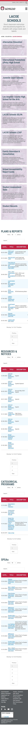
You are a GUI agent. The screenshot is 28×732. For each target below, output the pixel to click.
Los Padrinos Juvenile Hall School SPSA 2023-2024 (11, 626)
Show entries (14, 234)
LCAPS (17, 2)
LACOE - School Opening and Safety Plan (11, 298)
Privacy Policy (16, 697)
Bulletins (3, 697)
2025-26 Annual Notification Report (11, 376)
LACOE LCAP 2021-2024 (11, 320)
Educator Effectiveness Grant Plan (11, 315)
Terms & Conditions (18, 695)
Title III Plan (11, 533)
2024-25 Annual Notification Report (11, 391)
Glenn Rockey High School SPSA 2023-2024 (11, 595)
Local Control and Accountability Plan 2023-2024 (11, 283)
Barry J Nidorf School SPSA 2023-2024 (11, 588)
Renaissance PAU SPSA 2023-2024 (11, 603)
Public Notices (5, 698)
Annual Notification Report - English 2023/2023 (11, 445)
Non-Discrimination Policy (18, 703)
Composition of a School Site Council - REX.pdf (11, 512)
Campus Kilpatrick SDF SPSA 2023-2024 (11, 581)
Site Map (3, 702)
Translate (6, 716)
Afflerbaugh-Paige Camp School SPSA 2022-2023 (11, 636)
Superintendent (5, 691)
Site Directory (16, 700)
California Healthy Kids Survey (11, 414)
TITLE (11, 247)
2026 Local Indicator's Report (11, 252)
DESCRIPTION (21, 247)
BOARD (13, 2)
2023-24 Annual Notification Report (11, 421)
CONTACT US (22, 2)
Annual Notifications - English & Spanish (11, 437)
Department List (5, 695)
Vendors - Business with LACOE (18, 692)
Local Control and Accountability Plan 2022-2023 (11, 307)
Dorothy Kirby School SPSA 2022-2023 (11, 643)
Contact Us (4, 700)
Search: (5, 240)
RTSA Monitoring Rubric (10, 291)
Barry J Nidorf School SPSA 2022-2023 (11, 649)
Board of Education (6, 693)
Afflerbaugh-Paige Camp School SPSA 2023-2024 (11, 610)
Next (13, 343)
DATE (4, 247)
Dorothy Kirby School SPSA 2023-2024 (11, 617)
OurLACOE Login (17, 698)
